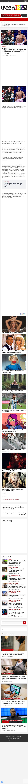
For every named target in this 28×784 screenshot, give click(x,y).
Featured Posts (12, 575)
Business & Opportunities (14, 591)
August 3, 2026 (11, 565)
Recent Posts (7, 557)
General (10, 559)
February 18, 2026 (6, 705)
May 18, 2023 (5, 55)
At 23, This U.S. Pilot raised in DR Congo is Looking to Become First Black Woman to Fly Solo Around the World (13, 507)
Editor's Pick (11, 567)
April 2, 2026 (11, 589)
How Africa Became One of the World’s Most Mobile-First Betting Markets (16, 570)
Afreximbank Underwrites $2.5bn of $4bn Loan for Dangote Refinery (15, 605)
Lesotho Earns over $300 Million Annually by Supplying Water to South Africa (17, 595)
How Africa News (12, 55)
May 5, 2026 (11, 581)
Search (24, 623)
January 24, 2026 (5, 730)
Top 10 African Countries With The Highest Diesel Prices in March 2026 (16, 614)
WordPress (18, 740)
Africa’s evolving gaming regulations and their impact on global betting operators (16, 578)
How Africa (17, 565)
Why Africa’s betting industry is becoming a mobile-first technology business (16, 562)
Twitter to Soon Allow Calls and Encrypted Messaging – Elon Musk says (13, 185)
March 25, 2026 (11, 616)
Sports (4, 46)
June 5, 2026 (11, 573)
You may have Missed (8, 634)
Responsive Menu (25, 1)
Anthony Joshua (8, 499)
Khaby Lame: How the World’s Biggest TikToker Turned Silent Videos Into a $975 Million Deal (14, 726)
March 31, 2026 (11, 598)
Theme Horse (16, 738)
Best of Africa (5, 720)
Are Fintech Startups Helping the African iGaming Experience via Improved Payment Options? (17, 586)
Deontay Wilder (15, 499)
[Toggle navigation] (3, 19)
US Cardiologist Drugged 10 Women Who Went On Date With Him (13, 513)
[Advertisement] (14, 71)
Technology (17, 698)
